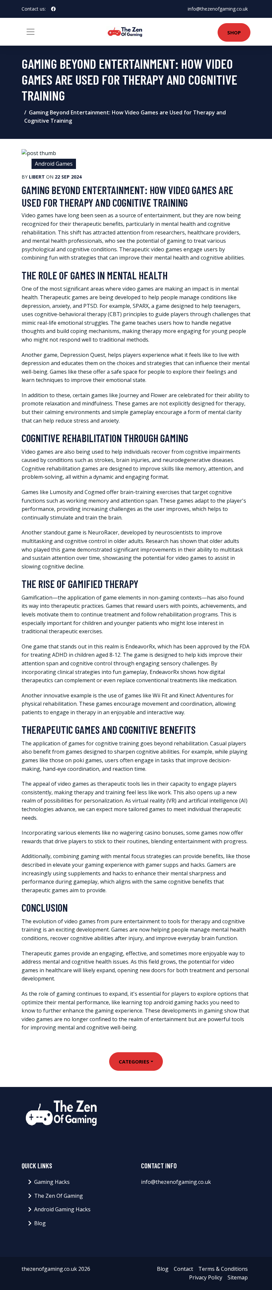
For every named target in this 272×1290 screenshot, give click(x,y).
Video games (37, 215)
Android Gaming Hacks (62, 1209)
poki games (87, 760)
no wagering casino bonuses (147, 832)
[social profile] (53, 9)
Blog (40, 1223)
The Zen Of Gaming (58, 1195)
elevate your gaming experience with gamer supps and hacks (129, 864)
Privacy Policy (205, 1277)
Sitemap (238, 1277)
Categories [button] (134, 1061)
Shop (234, 32)
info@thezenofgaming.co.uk (218, 9)
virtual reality (148, 800)
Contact (183, 1268)
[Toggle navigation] (30, 31)
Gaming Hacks (52, 1182)
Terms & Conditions (223, 1268)
